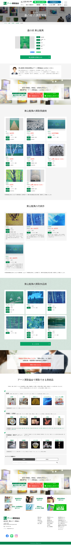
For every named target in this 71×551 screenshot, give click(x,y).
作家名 (24, 459)
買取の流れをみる (35, 365)
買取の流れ (39, 517)
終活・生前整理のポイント (62, 521)
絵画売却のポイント (61, 518)
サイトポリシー (61, 527)
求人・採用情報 (50, 526)
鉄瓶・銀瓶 (21, 428)
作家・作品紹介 (50, 523)
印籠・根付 (26, 428)
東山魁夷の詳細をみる (35, 57)
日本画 (42, 39)
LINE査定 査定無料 (66, 504)
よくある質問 (40, 521)
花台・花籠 (30, 428)
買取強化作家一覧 (50, 521)
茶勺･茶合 (57, 428)
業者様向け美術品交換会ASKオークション (62, 525)
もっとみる (35, 344)
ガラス (63, 428)
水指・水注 (38, 428)
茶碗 (35, 428)
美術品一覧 (39, 520)
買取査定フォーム (50, 517)
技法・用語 (39, 523)
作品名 (47, 459)
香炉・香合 (51, 428)
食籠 (60, 428)
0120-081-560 (8, 526)
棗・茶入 (47, 428)
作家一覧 (39, 518)
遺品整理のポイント (61, 517)
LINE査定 (48, 518)
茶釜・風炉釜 (43, 428)
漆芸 (13, 429)
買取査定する (35, 96)
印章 (15, 429)
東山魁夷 (42, 37)
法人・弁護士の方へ (61, 523)
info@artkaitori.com (10, 528)
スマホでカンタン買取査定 (51, 93)
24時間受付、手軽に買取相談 (35, 93)
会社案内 (48, 525)
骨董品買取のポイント (66, 496)
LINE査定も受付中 (51, 96)
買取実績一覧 (49, 520)
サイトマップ (60, 529)
